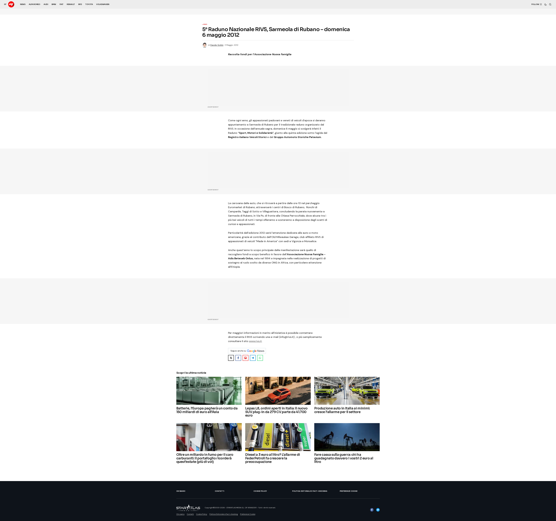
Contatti (219, 491)
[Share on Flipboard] (245, 358)
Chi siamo (180, 491)
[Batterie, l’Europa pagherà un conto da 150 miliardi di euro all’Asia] (209, 391)
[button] (5, 4)
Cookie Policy (260, 491)
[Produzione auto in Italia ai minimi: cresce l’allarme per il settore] (347, 391)
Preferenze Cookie (348, 491)
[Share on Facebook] (238, 358)
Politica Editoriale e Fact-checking (309, 491)
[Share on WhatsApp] (260, 358)
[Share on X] (231, 358)
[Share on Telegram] (253, 358)
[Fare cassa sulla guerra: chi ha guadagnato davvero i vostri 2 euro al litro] (347, 437)
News (205, 24)
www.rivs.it (255, 341)
